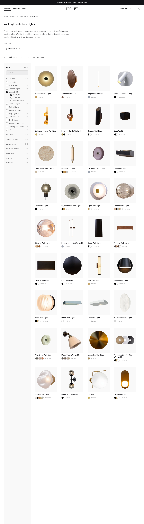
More (24, 9)
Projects (16, 9)
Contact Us (124, 9)
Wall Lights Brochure (15, 49)
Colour (17, 134)
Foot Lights (25, 57)
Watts (17, 158)
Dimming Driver (17, 149)
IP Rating (17, 153)
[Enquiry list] (135, 9)
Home (6, 16)
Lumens (17, 163)
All (4, 57)
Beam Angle (17, 144)
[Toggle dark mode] (139, 9)
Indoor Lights (23, 16)
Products (7, 9)
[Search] (131, 9)
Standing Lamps (38, 57)
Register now (82, 2)
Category (17, 78)
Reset (26, 67)
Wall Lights (13, 57)
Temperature (17, 139)
